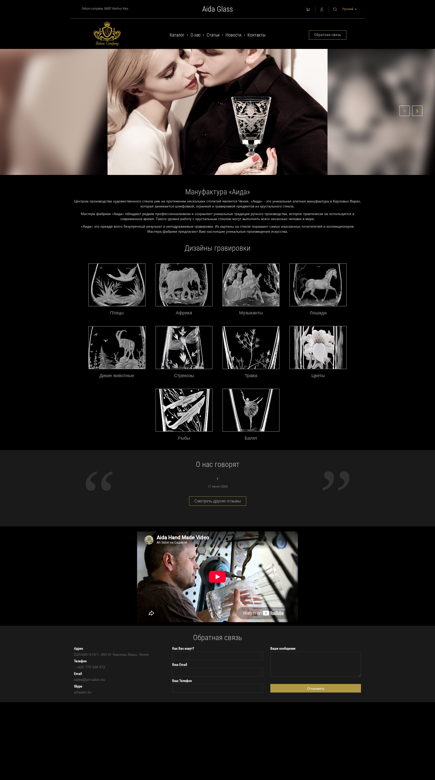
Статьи (213, 35)
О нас (196, 35)
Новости (233, 35)
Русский (348, 9)
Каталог (177, 35)
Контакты (256, 35)
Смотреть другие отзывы (217, 501)
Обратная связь (327, 34)
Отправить (315, 688)
